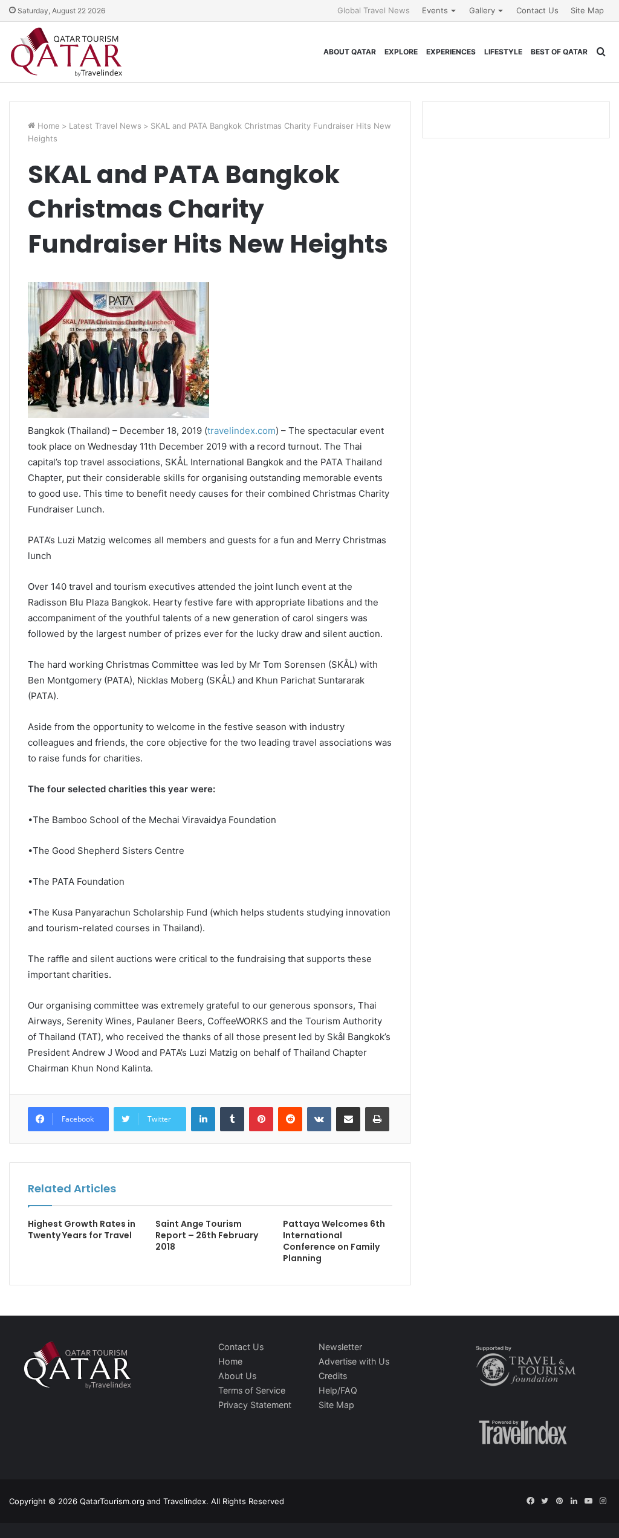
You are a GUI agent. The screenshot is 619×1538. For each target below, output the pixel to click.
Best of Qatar (559, 51)
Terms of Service (251, 1390)
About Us (237, 1376)
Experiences (451, 51)
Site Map (587, 10)
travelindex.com (241, 430)
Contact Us (537, 10)
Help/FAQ (338, 1390)
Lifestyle (503, 51)
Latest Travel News (105, 126)
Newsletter (340, 1347)
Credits (333, 1376)
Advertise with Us (354, 1361)
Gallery (482, 10)
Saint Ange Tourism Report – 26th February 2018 (206, 1235)
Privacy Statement (254, 1405)
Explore (401, 51)
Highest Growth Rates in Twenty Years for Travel (81, 1229)
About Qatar (349, 51)
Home (47, 126)
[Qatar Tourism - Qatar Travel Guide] (66, 52)
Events (435, 10)
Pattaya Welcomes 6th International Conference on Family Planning (334, 1241)
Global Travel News (373, 10)
